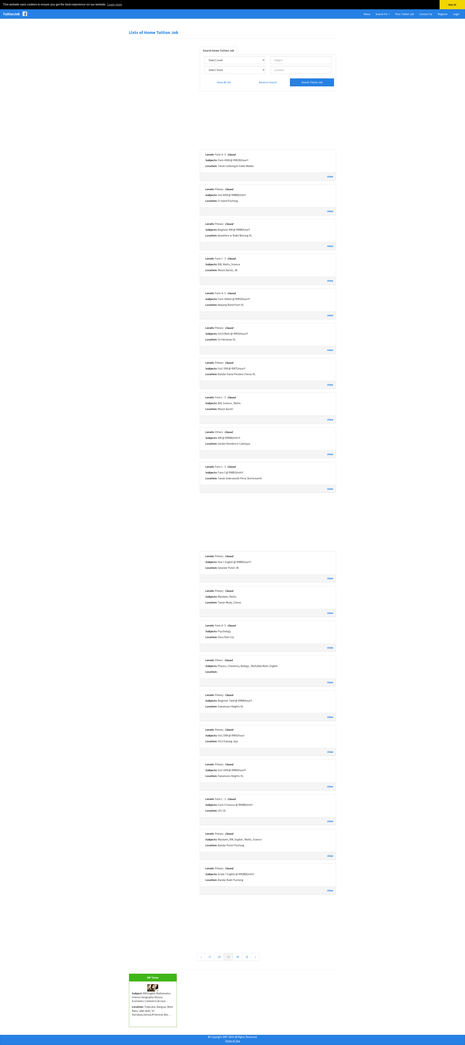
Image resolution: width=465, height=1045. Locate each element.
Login (456, 14)
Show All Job (224, 82)
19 (230, 957)
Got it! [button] (452, 4)
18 (219, 957)
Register (443, 14)
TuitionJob (11, 14)
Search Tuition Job (312, 82)
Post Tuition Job (404, 14)
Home (366, 14)
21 (247, 957)
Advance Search (268, 82)
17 (210, 957)
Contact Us (425, 14)
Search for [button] (382, 14)
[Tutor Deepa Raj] (153, 987)
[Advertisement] (161, 96)
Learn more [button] (114, 4)
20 (237, 957)
